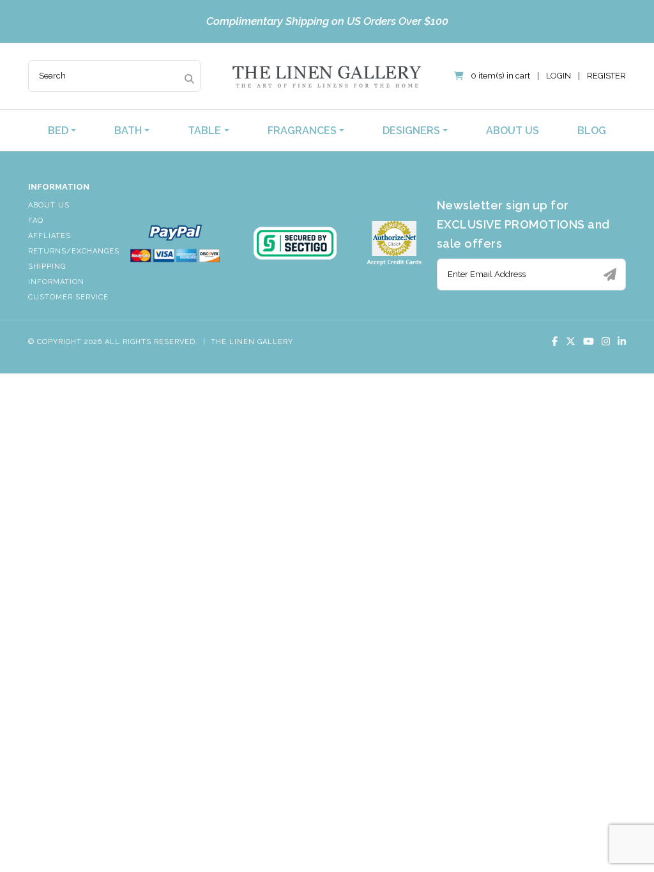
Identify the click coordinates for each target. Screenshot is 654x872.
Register (606, 75)
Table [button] (204, 130)
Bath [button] (128, 130)
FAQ (35, 220)
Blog (591, 130)
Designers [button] (411, 130)
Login (558, 75)
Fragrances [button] (302, 130)
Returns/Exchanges (73, 251)
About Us (512, 130)
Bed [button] (58, 130)
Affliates (49, 236)
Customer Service (68, 297)
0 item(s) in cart (500, 75)
